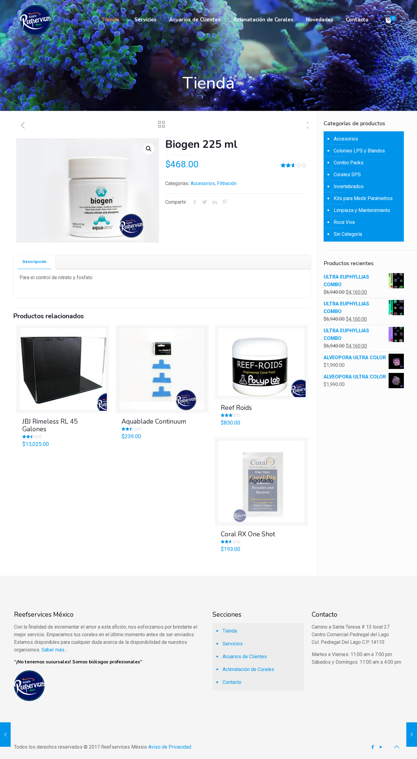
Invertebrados (349, 186)
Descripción (34, 261)
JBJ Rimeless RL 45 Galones (50, 425)
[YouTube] (381, 747)
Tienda (230, 631)
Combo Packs (349, 163)
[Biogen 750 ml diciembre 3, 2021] (5, 734)
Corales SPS (347, 174)
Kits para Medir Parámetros (363, 198)
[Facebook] (372, 747)
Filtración (227, 183)
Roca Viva (344, 222)
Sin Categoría (348, 234)
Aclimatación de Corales (248, 669)
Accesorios (202, 183)
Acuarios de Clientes (245, 656)
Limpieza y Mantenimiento (362, 210)
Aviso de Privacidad (169, 747)
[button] (148, 148)
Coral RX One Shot (248, 534)
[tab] (34, 262)
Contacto (232, 682)
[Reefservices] (35, 20)
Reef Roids (236, 407)
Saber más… (54, 650)
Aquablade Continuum (153, 421)
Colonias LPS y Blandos (359, 151)
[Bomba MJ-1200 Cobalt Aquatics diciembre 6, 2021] (411, 734)
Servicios (233, 644)
